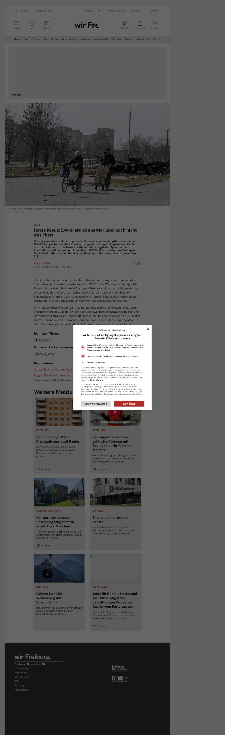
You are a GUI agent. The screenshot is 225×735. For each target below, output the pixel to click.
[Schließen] (148, 329)
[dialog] (112, 367)
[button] (112, 362)
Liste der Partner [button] (96, 380)
